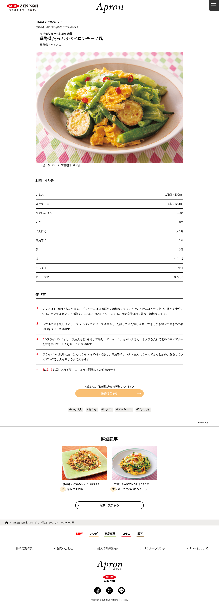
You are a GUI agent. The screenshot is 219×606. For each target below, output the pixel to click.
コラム (126, 533)
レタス (107, 409)
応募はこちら (109, 393)
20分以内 (143, 409)
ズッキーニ (125, 409)
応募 (140, 533)
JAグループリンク (154, 548)
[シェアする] (97, 590)
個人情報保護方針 (108, 548)
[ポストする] (109, 590)
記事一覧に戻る (109, 505)
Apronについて (199, 548)
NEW (79, 533)
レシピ (93, 533)
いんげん (76, 409)
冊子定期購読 (24, 548)
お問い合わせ (65, 548)
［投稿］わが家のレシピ (24, 522)
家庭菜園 (110, 533)
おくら (92, 409)
